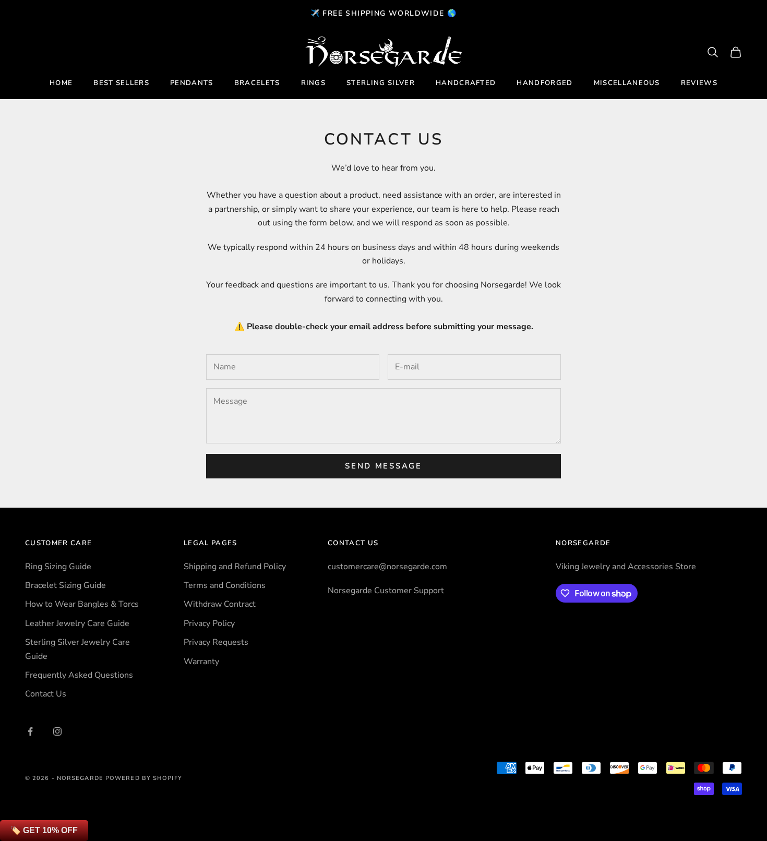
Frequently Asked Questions (79, 675)
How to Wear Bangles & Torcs (82, 604)
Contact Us (45, 694)
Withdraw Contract (220, 604)
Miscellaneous (627, 83)
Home (61, 83)
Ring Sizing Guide (58, 566)
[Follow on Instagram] (57, 731)
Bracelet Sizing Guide (65, 585)
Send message (383, 466)
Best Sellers (121, 83)
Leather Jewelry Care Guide (77, 623)
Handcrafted (466, 83)
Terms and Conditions (225, 585)
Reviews (699, 83)
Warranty (201, 661)
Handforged (544, 83)
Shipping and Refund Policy (235, 566)
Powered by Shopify (143, 778)
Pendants (191, 83)
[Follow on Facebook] (30, 731)
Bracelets (257, 83)
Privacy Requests (216, 642)
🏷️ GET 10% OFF (44, 830)
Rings (313, 83)
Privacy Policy (209, 623)
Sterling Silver (380, 83)
